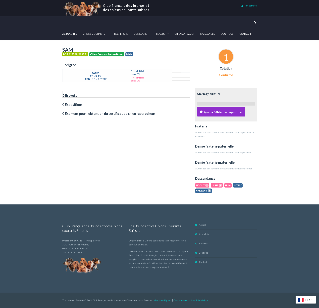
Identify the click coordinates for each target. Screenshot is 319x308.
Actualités (69, 33)
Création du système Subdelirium (190, 300)
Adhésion (203, 243)
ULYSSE (238, 185)
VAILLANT (203, 190)
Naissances (207, 33)
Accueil (202, 225)
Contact (245, 33)
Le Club (160, 33)
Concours (140, 33)
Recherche (121, 33)
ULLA (228, 185)
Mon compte (250, 5)
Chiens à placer (184, 33)
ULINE (216, 185)
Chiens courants (94, 33)
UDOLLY (202, 185)
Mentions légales (163, 300)
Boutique (227, 33)
